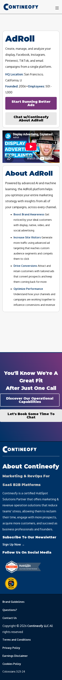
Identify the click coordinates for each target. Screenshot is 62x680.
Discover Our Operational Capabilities (29, 400)
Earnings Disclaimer (15, 655)
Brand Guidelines (13, 601)
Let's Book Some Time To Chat (31, 415)
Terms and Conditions (16, 639)
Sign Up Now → (13, 544)
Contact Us (9, 618)
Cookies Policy (11, 663)
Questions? (9, 610)
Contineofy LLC (38, 626)
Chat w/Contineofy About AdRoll (31, 118)
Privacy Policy (11, 647)
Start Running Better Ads (31, 103)
